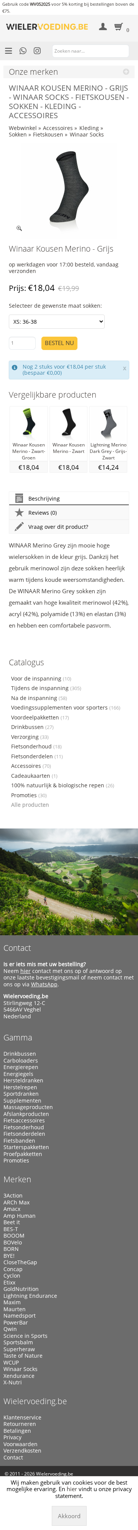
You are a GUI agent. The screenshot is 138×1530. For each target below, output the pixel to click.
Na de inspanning (39, 698)
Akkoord (69, 1516)
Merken (17, 1179)
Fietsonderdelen (37, 756)
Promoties (29, 795)
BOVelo (12, 1242)
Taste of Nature (23, 1355)
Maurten (14, 1309)
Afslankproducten (26, 1114)
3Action (13, 1195)
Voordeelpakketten (40, 717)
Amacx (11, 1209)
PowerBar (15, 1322)
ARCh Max (16, 1202)
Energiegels (18, 1074)
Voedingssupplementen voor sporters (65, 707)
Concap (13, 1269)
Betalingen (17, 1430)
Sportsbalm (18, 1342)
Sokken (18, 134)
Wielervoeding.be (35, 1401)
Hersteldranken (23, 1080)
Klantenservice (22, 1417)
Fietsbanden (19, 1140)
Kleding (89, 128)
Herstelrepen (20, 1087)
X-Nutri (12, 1382)
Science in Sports (25, 1336)
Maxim (12, 1302)
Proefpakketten (22, 1154)
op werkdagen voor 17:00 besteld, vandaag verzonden (63, 268)
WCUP (11, 1362)
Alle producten (30, 804)
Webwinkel (23, 128)
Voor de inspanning (41, 678)
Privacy (12, 1437)
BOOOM (14, 1235)
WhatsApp (44, 984)
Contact (17, 947)
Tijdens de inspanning (46, 688)
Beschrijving (44, 498)
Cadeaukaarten (34, 775)
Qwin (10, 1329)
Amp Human (19, 1215)
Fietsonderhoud (36, 746)
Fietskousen (48, 134)
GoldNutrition (21, 1289)
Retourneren (19, 1424)
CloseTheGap (20, 1262)
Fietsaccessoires (24, 1120)
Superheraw (19, 1349)
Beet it (11, 1222)
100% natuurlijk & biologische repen (62, 785)
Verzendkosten (22, 1450)
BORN (11, 1249)
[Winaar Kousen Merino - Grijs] (69, 191)
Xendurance (18, 1376)
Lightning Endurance (30, 1295)
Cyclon (11, 1275)
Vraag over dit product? (58, 526)
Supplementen (22, 1100)
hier (25, 971)
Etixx (9, 1282)
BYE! (9, 1255)
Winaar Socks (87, 134)
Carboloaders (20, 1060)
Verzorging (30, 737)
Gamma (17, 1037)
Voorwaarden (20, 1444)
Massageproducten (28, 1107)
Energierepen (20, 1067)
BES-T (10, 1229)
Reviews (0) (42, 512)
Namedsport (19, 1315)
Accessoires (58, 128)
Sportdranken (21, 1093)
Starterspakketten (26, 1147)
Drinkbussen (32, 727)
